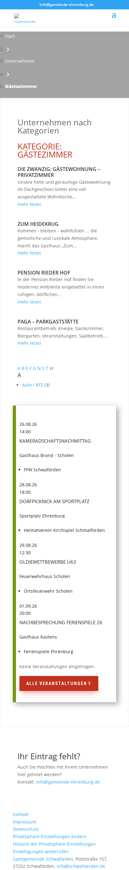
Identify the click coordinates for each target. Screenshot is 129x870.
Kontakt (21, 814)
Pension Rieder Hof (44, 272)
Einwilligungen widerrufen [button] (41, 851)
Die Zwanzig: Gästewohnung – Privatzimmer (59, 172)
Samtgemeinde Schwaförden (43, 859)
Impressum (25, 822)
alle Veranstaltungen (56, 683)
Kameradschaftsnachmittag (55, 441)
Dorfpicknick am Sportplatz (54, 501)
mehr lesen (29, 204)
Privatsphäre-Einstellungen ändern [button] (49, 836)
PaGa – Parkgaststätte (48, 321)
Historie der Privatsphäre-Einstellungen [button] (54, 844)
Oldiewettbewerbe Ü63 (47, 562)
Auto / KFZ (33, 385)
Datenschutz (26, 829)
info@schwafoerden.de (81, 866)
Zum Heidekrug (38, 224)
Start (10, 36)
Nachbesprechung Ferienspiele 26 (60, 622)
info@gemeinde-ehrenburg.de (68, 782)
